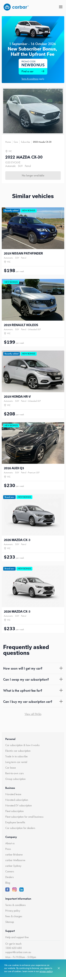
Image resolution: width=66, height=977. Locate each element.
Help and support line (17, 937)
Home (8, 142)
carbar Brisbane (14, 854)
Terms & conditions (15, 905)
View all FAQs (33, 714)
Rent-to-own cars (14, 773)
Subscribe (25, 142)
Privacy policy (12, 910)
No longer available (33, 175)
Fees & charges (13, 916)
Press (8, 849)
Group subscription (15, 779)
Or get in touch (13, 943)
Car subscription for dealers (20, 828)
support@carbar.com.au (18, 952)
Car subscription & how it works (22, 745)
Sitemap (9, 922)
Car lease (10, 767)
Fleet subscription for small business (24, 816)
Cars (16, 142)
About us (10, 843)
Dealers (9, 877)
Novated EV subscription (18, 805)
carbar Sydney (13, 865)
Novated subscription (16, 799)
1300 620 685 (13, 948)
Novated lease (13, 794)
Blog (7, 882)
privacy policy (46, 971)
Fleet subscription (14, 811)
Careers (9, 871)
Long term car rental (16, 762)
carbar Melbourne (15, 860)
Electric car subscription (18, 750)
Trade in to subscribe (16, 756)
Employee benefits (15, 822)
